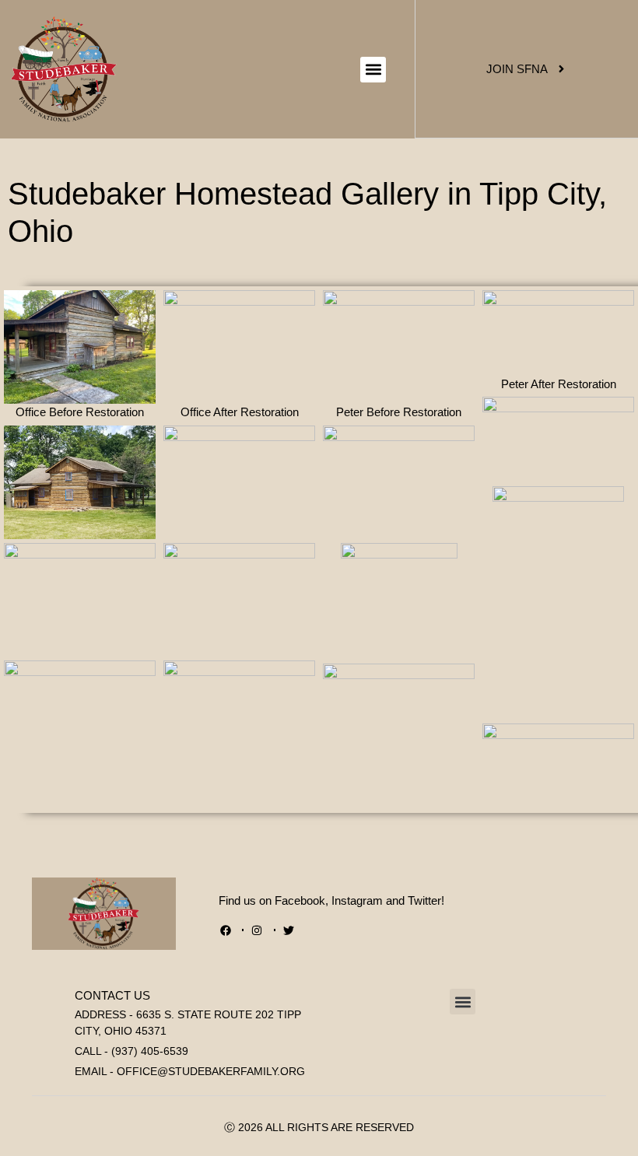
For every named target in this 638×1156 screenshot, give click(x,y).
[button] (373, 69)
